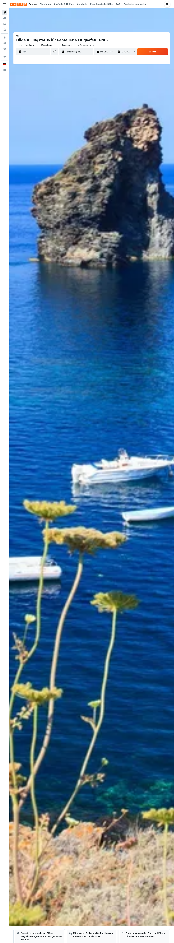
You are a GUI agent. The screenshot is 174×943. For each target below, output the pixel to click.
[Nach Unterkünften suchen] (4, 18)
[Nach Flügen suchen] (4, 12)
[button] (5, 4)
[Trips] (4, 56)
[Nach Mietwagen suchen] (4, 24)
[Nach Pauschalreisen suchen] (4, 29)
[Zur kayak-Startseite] (18, 4)
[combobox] (26, 45)
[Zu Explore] (4, 37)
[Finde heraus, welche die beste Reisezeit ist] (4, 48)
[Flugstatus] (4, 43)
